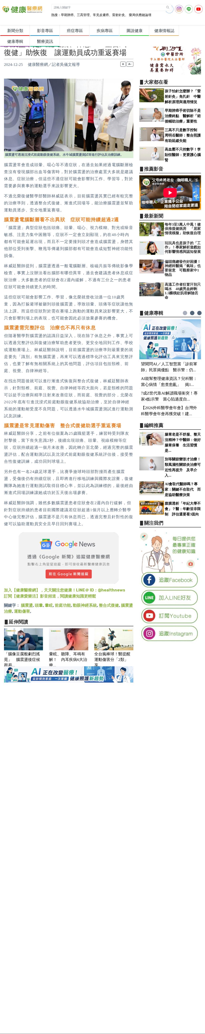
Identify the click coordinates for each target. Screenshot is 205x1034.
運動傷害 (22, 611)
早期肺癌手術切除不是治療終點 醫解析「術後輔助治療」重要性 (183, 115)
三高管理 (83, 15)
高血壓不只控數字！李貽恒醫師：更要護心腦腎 (183, 154)
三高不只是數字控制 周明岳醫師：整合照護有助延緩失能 (183, 135)
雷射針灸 (118, 15)
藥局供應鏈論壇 (139, 15)
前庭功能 (63, 605)
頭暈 (39, 605)
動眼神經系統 (85, 605)
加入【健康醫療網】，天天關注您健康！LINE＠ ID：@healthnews (64, 590)
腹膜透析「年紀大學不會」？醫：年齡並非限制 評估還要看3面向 (183, 508)
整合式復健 (109, 605)
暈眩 (49, 605)
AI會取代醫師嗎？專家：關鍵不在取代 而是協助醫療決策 (183, 489)
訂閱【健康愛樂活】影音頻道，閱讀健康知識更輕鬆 (50, 596)
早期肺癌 (67, 15)
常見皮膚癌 (101, 15)
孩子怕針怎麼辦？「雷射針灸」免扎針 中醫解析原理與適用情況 (183, 96)
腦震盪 (27, 605)
